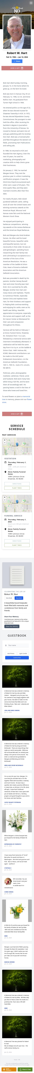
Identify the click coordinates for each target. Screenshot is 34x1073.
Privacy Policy (12, 1065)
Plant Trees (17, 488)
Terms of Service (22, 1065)
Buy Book (19, 598)
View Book (9, 598)
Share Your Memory (12, 626)
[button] (17, 444)
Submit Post (17, 658)
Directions (17, 484)
